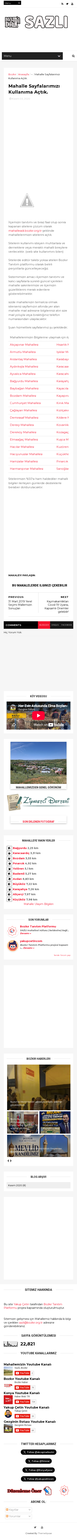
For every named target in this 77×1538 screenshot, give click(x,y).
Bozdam (19, 858)
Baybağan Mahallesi (24, 388)
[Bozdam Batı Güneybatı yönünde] (9, 858)
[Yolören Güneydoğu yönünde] (9, 868)
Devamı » (25, 933)
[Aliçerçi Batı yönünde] (9, 894)
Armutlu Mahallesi (23, 352)
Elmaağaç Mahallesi (24, 439)
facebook (66, 625)
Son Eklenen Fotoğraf (38, 821)
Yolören (18, 868)
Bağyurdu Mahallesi (24, 381)
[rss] (62, 4)
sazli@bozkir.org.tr (31, 1322)
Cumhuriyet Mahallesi (25, 403)
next (10, 1161)
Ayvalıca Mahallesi (23, 374)
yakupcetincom (31, 941)
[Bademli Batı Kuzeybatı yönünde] (9, 873)
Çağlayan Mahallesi (23, 410)
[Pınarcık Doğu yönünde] (9, 863)
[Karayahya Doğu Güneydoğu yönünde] (9, 889)
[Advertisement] (38, 139)
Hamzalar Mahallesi (24, 461)
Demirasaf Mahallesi (24, 417)
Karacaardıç (21, 853)
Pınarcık (18, 863)
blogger (44, 625)
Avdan (17, 879)
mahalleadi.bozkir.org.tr (25, 230)
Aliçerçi (18, 894)
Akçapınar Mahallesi (24, 344)
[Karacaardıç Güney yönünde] (9, 853)
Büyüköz (19, 884)
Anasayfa (23, 74)
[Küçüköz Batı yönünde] (9, 899)
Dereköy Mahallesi (23, 432)
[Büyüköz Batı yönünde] (9, 884)
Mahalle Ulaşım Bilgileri (38, 904)
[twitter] (67, 4)
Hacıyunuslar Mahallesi (26, 454)
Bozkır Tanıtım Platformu (38, 926)
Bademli (18, 873)
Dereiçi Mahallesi (22, 425)
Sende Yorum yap (62, 955)
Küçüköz (19, 899)
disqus (55, 625)
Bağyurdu (20, 848)
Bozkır (12, 74)
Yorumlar (14, 1516)
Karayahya (20, 889)
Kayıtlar (13, 1509)
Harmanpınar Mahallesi (26, 468)
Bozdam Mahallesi (23, 395)
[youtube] (72, 4)
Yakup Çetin (21, 1304)
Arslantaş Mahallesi (23, 359)
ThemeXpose (45, 1533)
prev (8, 1161)
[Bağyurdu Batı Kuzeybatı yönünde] (9, 848)
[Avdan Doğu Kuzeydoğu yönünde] (9, 879)
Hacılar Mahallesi (22, 447)
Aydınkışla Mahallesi (24, 366)
